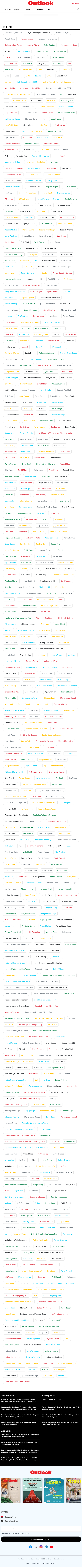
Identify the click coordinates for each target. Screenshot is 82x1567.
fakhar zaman (68, 316)
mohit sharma (28, 230)
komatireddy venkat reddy (16, 568)
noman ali (28, 414)
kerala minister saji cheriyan (48, 199)
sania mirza (25, 864)
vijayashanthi (50, 747)
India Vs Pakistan (53, 1345)
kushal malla (26, 686)
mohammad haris (32, 692)
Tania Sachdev (58, 1332)
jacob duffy (27, 408)
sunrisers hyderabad (13, 33)
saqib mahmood (24, 513)
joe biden (8, 82)
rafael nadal (43, 267)
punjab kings (10, 39)
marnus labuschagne (62, 267)
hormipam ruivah (48, 901)
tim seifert (24, 427)
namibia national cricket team (45, 994)
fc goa (63, 1166)
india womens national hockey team (20, 1135)
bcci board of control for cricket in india (55, 433)
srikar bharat (41, 211)
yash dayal (9, 396)
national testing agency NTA (16, 1295)
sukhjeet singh (11, 1123)
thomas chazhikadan (68, 353)
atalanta (8, 1203)
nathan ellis (65, 304)
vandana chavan (11, 581)
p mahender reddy (48, 581)
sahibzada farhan (12, 414)
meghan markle (24, 1277)
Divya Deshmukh (52, 1338)
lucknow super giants (48, 39)
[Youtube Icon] (51, 1547)
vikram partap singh (44, 618)
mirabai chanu (53, 883)
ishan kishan (27, 63)
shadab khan (26, 402)
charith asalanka (54, 1086)
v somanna (70, 568)
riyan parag (61, 236)
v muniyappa (27, 809)
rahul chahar (24, 396)
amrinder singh (28, 926)
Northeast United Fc (13, 1332)
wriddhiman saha (63, 926)
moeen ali (23, 532)
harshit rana (10, 649)
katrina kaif (44, 150)
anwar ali (26, 328)
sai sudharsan (46, 224)
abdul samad (55, 242)
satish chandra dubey (55, 796)
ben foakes (55, 427)
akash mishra (45, 926)
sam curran (41, 655)
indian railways (11, 1271)
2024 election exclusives (45, 94)
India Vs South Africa (32, 1345)
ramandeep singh (33, 593)
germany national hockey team (32, 1098)
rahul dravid (66, 260)
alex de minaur (29, 1228)
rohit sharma (40, 57)
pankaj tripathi (60, 156)
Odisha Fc (30, 1332)
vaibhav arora (32, 248)
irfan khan (9, 599)
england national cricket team (17, 1006)
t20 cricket (9, 1049)
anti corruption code (59, 1092)
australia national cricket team (17, 1018)
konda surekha (27, 759)
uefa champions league (14, 1197)
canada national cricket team (47, 1006)
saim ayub (40, 513)
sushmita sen (21, 156)
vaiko (61, 599)
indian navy (38, 1283)
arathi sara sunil (49, 254)
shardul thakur (46, 205)
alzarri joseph (26, 636)
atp (6, 1234)
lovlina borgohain (12, 895)
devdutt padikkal (64, 390)
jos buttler (43, 273)
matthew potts (54, 341)
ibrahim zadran (11, 673)
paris (7, 1191)
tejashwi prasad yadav (47, 809)
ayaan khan (42, 636)
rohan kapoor (31, 870)
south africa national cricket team (49, 963)
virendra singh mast (49, 605)
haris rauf (70, 341)
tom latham (10, 427)
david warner (66, 254)
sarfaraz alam (69, 279)
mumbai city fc (11, 1172)
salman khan (42, 137)
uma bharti (9, 778)
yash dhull (25, 242)
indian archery (61, 1080)
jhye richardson (60, 525)
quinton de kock (65, 673)
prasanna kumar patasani (62, 729)
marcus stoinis (29, 304)
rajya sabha (9, 1283)
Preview (45, 1369)
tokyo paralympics (40, 1240)
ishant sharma (45, 236)
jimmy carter (10, 840)
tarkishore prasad (28, 612)
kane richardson (30, 310)
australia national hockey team (35, 1123)
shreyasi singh (10, 784)
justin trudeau (10, 1265)
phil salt (56, 334)
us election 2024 (26, 70)
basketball (33, 1074)
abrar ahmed (70, 944)
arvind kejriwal (67, 100)
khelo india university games (45, 1030)
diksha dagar (58, 1148)
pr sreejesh (9, 1098)
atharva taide (27, 445)
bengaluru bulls (11, 1252)
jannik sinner (10, 1215)
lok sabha (24, 1283)
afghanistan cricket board (34, 1092)
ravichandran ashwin (30, 698)
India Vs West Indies (13, 1363)
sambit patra (10, 735)
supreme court (11, 106)
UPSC (35, 1295)
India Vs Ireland (33, 1351)
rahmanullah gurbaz (58, 532)
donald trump (63, 76)
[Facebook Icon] (30, 1547)
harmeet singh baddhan (67, 686)
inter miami (9, 70)
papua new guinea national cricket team (58, 975)
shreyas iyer (43, 63)
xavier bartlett (58, 402)
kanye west (50, 378)
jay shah (22, 1160)
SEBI (68, 846)
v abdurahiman (11, 790)
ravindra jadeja (24, 51)
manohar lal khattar (13, 187)
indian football (25, 1166)
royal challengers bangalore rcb (49, 649)
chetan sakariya (49, 248)
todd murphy (39, 458)
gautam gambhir (68, 1043)
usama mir (42, 414)
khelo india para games (14, 1037)
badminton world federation (16, 1240)
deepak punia (10, 913)
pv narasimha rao (36, 772)
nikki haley (24, 840)
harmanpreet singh (69, 901)
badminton (9, 1166)
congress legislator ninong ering (50, 790)
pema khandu (24, 778)
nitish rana (9, 525)
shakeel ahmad (31, 667)
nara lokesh (58, 556)
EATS (33, 9)
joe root (67, 291)
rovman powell (46, 679)
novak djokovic (26, 1215)
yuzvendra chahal (65, 224)
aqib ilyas (8, 630)
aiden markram (26, 439)
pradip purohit (51, 285)
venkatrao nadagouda (57, 821)
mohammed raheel (32, 1117)
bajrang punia (46, 920)
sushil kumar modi (52, 568)
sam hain (41, 408)
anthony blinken (28, 1265)
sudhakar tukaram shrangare (45, 815)
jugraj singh (30, 1111)
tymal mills (53, 470)
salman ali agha (56, 408)
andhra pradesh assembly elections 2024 (58, 82)
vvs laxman (52, 1024)
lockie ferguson (28, 390)
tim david (29, 217)
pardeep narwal (11, 1246)
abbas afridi (42, 402)
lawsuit (38, 76)
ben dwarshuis (65, 421)
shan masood (30, 476)
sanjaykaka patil (35, 821)
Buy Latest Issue (11, 1521)
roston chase (45, 550)
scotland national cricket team (17, 969)
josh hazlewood (28, 642)
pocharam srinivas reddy (63, 575)
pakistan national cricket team (17, 981)
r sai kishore (10, 322)
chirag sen (33, 254)
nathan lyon (10, 458)
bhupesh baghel (51, 187)
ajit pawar (55, 162)
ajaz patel (53, 316)
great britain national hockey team (19, 1129)
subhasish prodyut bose (47, 507)
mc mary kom (10, 889)
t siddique (9, 803)
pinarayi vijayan (60, 704)
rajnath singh (10, 562)
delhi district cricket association (44, 1234)
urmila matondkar (65, 741)
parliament (71, 1277)
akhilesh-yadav (28, 106)
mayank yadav (42, 525)
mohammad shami (34, 883)
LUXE (48, 9)
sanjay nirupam (70, 187)
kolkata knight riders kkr (50, 297)
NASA (50, 846)
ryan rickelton (44, 827)
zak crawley (40, 544)
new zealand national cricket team (19, 987)
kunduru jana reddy (34, 279)
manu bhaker (10, 1055)
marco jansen (10, 482)
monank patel (51, 932)
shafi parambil (10, 605)
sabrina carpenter (46, 833)
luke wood (38, 341)
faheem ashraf (32, 661)
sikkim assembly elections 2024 (58, 88)
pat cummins (10, 297)
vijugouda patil (26, 365)
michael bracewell (68, 310)
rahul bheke (10, 544)
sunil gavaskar (27, 451)
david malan (23, 470)
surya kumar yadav (26, 587)
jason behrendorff (47, 304)
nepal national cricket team (16, 994)
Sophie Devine (10, 1375)
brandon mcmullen (44, 686)
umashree (9, 587)
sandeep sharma (11, 421)
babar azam (40, 396)
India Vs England (51, 1351)
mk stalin (35, 568)
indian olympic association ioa (17, 1080)
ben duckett (24, 334)
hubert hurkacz (46, 1221)
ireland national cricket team (17, 1000)
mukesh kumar (61, 587)
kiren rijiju (34, 710)
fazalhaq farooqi (29, 673)
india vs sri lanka (12, 1092)
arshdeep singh (64, 205)
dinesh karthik (60, 51)
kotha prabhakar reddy (33, 722)
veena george (54, 753)
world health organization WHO (50, 1289)
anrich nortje (44, 630)
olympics (22, 1049)
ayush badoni (52, 291)
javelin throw (60, 1061)
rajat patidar (62, 870)
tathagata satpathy (47, 353)
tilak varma (57, 211)
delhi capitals (49, 45)
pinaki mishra (53, 279)
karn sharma (43, 445)
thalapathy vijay (33, 187)
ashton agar (61, 630)
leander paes (46, 895)
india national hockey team (16, 1104)
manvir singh (25, 649)
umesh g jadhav (11, 285)
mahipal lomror (58, 384)
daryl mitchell (31, 519)
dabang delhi (28, 1252)
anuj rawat (40, 944)
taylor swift (65, 70)
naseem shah (10, 402)
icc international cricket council (17, 944)
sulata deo (29, 353)
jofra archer (9, 384)
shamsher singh (66, 1111)
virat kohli (9, 57)
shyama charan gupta (14, 359)
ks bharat (31, 901)
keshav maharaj (27, 482)
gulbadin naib (47, 673)
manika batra (10, 1209)
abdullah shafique (12, 476)
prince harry (42, 1277)
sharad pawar (50, 168)
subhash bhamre (35, 359)
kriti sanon (27, 137)
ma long (24, 1209)
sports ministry (11, 1043)
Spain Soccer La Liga (29, 1375)
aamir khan (57, 137)
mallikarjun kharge (12, 119)
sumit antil (27, 1258)
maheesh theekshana (13, 1086)
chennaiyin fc (27, 1172)
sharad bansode (44, 365)
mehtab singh (70, 883)
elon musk (41, 1258)
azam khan (9, 507)
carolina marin (68, 1049)
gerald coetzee (26, 827)
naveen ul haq (38, 532)
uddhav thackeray (52, 174)
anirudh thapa (11, 926)
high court (9, 846)
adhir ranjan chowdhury (15, 716)
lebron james (50, 1203)
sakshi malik (40, 864)
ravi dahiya (47, 870)
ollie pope (9, 470)
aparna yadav (70, 753)
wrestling (38, 1067)
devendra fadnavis (34, 180)
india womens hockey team (16, 1184)
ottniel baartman (12, 679)
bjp (61, 94)
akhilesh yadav (33, 174)
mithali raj (28, 267)
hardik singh (50, 1117)
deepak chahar (11, 230)
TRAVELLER (26, 9)
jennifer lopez (64, 833)
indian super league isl (45, 1166)
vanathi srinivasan (35, 753)
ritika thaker (10, 488)
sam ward (55, 1141)
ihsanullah (59, 519)
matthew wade (44, 488)
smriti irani (9, 193)
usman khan (10, 433)
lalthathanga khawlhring (67, 895)
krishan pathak (38, 1104)
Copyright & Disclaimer (43, 1559)
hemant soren (42, 556)
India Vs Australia (33, 1357)
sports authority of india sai (16, 1030)
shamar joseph (63, 679)
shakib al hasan (68, 507)
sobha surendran (29, 605)
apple (7, 76)
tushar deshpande (12, 217)
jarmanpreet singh (12, 1111)
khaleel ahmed (11, 642)
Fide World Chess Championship (18, 1382)
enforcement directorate (67, 840)
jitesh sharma (10, 556)
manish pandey (57, 495)
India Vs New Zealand (67, 1363)
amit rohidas (58, 1154)
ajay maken (25, 575)
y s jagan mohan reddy (14, 772)
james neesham (11, 408)
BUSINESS (8, 9)
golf (36, 1080)
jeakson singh (62, 482)
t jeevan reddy (11, 809)
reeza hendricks (25, 599)
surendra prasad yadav (29, 322)
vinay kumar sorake (55, 359)
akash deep (55, 944)
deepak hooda (11, 328)
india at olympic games (14, 1074)
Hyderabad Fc (56, 1320)
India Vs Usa (48, 1363)
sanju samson (71, 199)
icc (36, 260)
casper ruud (64, 1221)
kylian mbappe (30, 975)
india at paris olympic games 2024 (19, 1061)
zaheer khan (10, 1308)
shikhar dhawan (11, 224)
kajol (24, 131)
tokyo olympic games (31, 1043)
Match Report (59, 1369)
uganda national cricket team (17, 957)
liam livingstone (41, 334)
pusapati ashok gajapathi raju (43, 803)
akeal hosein (43, 439)
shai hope (45, 624)
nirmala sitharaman (13, 180)
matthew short (11, 390)
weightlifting (38, 1184)
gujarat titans (33, 45)
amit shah (51, 100)
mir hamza (45, 476)
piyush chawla (28, 236)
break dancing (38, 1049)
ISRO (60, 846)
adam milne (65, 464)
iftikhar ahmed (26, 384)
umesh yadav (46, 390)
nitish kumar (47, 113)
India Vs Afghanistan (54, 1357)
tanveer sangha (26, 433)
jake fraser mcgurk (12, 519)
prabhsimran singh (47, 230)
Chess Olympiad (33, 1338)
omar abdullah (70, 710)
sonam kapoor (11, 131)
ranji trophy (47, 1160)
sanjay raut (47, 193)
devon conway (11, 464)
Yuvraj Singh (66, 1308)
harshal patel (10, 242)
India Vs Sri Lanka (12, 1345)
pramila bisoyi (29, 581)
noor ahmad (67, 667)
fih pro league (45, 1129)
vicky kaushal (36, 131)
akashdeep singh (47, 1111)
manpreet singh (27, 889)
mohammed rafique (13, 883)
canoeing (53, 1049)
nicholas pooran (51, 538)
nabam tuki (36, 796)
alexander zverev (62, 1215)
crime (49, 76)
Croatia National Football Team (17, 1320)
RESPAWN (40, 9)
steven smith (59, 328)
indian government (35, 846)
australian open (19, 1234)
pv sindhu (9, 876)
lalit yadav (66, 932)
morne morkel (26, 1308)
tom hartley (9, 341)
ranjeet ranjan (42, 575)
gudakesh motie (11, 833)
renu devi (67, 605)
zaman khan (56, 544)
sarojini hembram (12, 371)
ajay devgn (44, 125)
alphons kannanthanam (53, 766)
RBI (20, 846)
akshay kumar (29, 125)
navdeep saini (59, 445)
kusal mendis (71, 1086)
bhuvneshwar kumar (32, 378)
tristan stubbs (10, 698)
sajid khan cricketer (13, 661)
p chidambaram (63, 193)
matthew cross (63, 501)
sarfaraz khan (25, 211)
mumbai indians (27, 39)
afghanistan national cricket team (49, 1018)
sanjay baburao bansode (52, 735)
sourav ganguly (41, 969)
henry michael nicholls (45, 464)
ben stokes (9, 334)
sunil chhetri (59, 858)
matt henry (9, 532)
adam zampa (64, 451)
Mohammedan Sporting (49, 1326)
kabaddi (26, 1246)
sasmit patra (57, 784)
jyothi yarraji (43, 1154)
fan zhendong (52, 1209)
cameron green (48, 260)
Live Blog (33, 1369)
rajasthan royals (62, 33)
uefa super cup (23, 1203)
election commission (66, 113)
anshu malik (28, 1154)
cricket (34, 1160)
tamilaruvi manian (12, 353)
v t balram (9, 199)
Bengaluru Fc (40, 1320)
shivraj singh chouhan (14, 168)
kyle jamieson (38, 316)
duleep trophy (64, 1160)
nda (6, 100)
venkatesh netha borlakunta (16, 815)
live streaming (23, 1067)
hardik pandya (58, 57)
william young (10, 624)
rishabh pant (49, 698)
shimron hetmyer (28, 624)
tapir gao (22, 803)
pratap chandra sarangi (62, 273)
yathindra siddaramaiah (14, 821)
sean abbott (55, 396)
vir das (7, 156)
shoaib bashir (70, 334)
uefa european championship (30, 1024)
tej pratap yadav (50, 371)
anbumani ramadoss (53, 716)
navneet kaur (69, 1141)
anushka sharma (32, 143)
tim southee (23, 316)
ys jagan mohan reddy (28, 193)
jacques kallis (68, 994)
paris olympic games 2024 (15, 1178)
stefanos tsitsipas (47, 1228)
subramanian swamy (44, 741)
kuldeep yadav (28, 205)
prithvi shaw (64, 642)
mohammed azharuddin (14, 710)
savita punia (45, 1135)
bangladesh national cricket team (39, 1012)
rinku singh (58, 63)
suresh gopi (26, 562)
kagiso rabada (45, 482)
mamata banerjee (47, 106)
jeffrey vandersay (35, 1086)
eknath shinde (34, 168)
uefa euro (9, 1024)
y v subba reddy (58, 347)
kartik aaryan (59, 125)
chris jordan (38, 470)
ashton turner (66, 378)
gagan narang (51, 907)
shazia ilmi (52, 722)
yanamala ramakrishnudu (15, 796)
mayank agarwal (27, 297)
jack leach (72, 655)
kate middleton (57, 1258)
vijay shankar (50, 692)
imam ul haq (68, 470)
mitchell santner (49, 310)
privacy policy (24, 1533)
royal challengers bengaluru (38, 33)
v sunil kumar (10, 612)
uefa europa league (59, 1197)
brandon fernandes (13, 920)
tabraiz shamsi (67, 692)
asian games (51, 1043)
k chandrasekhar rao (13, 174)
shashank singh (46, 421)
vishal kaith (27, 852)
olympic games (44, 1055)
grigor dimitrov (11, 1228)
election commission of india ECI (61, 1283)
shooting (35, 1178)
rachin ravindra (27, 273)
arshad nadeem (50, 1178)
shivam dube (10, 864)
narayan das (72, 876)
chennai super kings (68, 45)
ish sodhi (45, 519)
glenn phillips (25, 655)
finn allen (8, 316)
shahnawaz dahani (12, 667)
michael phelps (55, 1184)
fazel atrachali (41, 1246)
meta (28, 76)
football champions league (55, 1191)
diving (37, 1203)
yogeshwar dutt (11, 852)
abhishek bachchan (12, 162)
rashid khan (10, 260)
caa (43, 119)
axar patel (9, 704)
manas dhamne (66, 1228)
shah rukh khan (11, 125)
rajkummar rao (11, 137)
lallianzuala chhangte (13, 901)
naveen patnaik (42, 704)
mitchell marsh (61, 476)
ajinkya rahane (29, 224)
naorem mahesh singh (14, 254)
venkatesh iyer (36, 291)
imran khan (67, 371)
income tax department (32, 1271)
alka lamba (34, 716)
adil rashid (24, 341)
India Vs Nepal (32, 1363)
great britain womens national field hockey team (25, 1141)
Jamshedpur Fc (11, 1326)
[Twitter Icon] (36, 1547)
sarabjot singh (27, 1055)
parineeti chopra (11, 150)
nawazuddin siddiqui (40, 156)
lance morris (55, 458)
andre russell (10, 636)
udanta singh (10, 858)
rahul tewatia (29, 421)
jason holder (29, 679)
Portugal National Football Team (33, 1314)
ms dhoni (8, 51)
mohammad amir (51, 661)
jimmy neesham (46, 642)
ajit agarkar (9, 1160)
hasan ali (24, 347)
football (72, 1018)
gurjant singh (42, 1148)
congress (72, 94)
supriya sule (26, 741)
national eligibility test (52, 1295)
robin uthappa (59, 969)
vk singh (59, 778)
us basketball (48, 1074)
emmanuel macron (48, 1265)
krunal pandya (10, 445)
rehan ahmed (39, 427)
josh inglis (29, 938)
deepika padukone (12, 143)
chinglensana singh (48, 913)
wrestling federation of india (51, 1252)
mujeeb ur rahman (12, 538)
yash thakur (39, 242)
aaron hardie (10, 273)
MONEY (17, 9)
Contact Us (30, 1559)
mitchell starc (57, 636)
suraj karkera (55, 1104)
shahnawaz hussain (57, 772)
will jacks (8, 513)
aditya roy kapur (54, 131)
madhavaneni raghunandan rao (18, 618)
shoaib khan (28, 833)
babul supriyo (10, 759)
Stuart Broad (10, 1314)
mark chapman (26, 488)
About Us (21, 1559)
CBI (62, 1265)
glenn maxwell (24, 57)
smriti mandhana (12, 267)
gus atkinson (23, 495)
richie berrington (12, 550)
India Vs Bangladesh (13, 1357)
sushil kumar (43, 858)
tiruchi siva (61, 759)
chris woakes (56, 655)
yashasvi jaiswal (11, 205)
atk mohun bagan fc (64, 1172)
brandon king (10, 686)
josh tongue (51, 593)
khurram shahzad (12, 938)
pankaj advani (39, 876)
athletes (8, 1067)
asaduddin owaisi (30, 113)
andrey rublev (29, 1221)
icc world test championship (50, 1302)
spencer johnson (11, 310)
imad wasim (70, 427)
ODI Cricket (47, 1375)
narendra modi (19, 100)
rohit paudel (29, 550)
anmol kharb (60, 624)
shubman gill (44, 587)
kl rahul (59, 550)
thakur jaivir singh (63, 365)
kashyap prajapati (44, 501)
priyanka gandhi (66, 106)
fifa (69, 63)
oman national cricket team (46, 981)
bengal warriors (58, 1246)
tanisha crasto (27, 858)
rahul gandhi (36, 100)
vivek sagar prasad (69, 1117)
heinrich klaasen (50, 667)
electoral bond (31, 119)
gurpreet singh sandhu (14, 907)
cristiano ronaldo (12, 975)
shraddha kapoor (51, 143)
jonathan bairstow (12, 692)
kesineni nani (10, 575)
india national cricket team (45, 1000)
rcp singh (73, 778)
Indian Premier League (46, 1308)
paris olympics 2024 (55, 1067)
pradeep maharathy (13, 279)
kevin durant (64, 1074)
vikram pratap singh (13, 932)
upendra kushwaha (13, 747)
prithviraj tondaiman (64, 1055)
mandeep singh (46, 889)
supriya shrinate (32, 747)
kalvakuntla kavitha (12, 729)
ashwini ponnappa (64, 920)
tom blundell (25, 544)
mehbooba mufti (11, 722)
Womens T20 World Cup (14, 1369)
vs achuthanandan (43, 778)
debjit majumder (28, 913)
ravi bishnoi (9, 211)
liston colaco (30, 895)
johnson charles (61, 827)
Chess (67, 1338)
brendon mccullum (12, 1012)
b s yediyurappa (25, 199)
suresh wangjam (11, 378)
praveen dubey (25, 525)
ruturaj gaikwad (42, 51)
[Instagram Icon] (41, 1547)
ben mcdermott (25, 507)
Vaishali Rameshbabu (13, 1338)
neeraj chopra (56, 876)
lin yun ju (37, 1209)
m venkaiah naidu (65, 562)
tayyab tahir (55, 513)
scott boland (10, 655)
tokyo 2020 (70, 1184)
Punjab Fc (43, 1332)
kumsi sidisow (47, 612)
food (40, 70)
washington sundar (13, 593)
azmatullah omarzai (26, 630)
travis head (24, 260)
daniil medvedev (11, 1221)
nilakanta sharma (12, 1117)
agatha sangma (32, 766)
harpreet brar (10, 451)
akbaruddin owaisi (51, 710)
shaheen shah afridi (47, 217)
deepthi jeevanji (11, 1258)
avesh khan (25, 556)
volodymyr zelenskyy (43, 840)
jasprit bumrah (11, 63)
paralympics (68, 1234)
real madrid (33, 1191)
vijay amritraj (60, 852)
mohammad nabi (33, 538)
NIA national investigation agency (18, 1289)
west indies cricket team (15, 950)
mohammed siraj (67, 217)
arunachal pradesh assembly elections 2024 (22, 88)
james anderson (44, 938)
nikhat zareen (43, 1061)
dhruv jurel (67, 907)
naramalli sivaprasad (31, 285)
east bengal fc (44, 1172)
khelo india (60, 1037)
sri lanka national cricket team (17, 963)
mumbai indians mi (46, 451)
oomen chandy (24, 704)
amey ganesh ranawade (15, 291)
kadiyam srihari (45, 759)
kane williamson (41, 328)
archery (47, 1080)
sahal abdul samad (12, 870)
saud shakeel (10, 347)
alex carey (24, 458)
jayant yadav (10, 501)
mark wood (60, 488)
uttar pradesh (56, 119)
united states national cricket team (44, 950)
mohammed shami (68, 698)
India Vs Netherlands (13, 1351)
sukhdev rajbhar (31, 371)
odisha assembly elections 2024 (17, 94)
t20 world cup (40, 957)
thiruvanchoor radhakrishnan (34, 784)
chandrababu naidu (44, 562)
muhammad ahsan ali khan (65, 439)
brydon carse (66, 593)
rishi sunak (56, 1277)
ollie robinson (26, 501)
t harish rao (10, 365)
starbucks (51, 70)
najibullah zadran (65, 618)
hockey (53, 1098)
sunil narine (57, 957)
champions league (37, 1197)
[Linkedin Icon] (46, 1547)
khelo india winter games (39, 1037)
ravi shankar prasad (28, 735)
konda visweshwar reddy (36, 729)
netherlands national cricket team (53, 987)
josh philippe (10, 827)
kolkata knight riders (13, 45)
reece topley (70, 396)
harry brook (10, 439)
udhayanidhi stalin (54, 180)
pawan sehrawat (60, 1240)
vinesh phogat (43, 852)
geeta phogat (34, 907)
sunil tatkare (66, 581)
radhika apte (29, 150)
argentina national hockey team (18, 1148)
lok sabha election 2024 (27, 82)
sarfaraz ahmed (40, 347)
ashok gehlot (67, 168)
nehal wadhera (11, 236)
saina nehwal (56, 864)
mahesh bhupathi (65, 889)
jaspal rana (18, 1191)
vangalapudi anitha (12, 766)
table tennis (66, 1203)
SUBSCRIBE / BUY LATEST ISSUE (41, 1539)
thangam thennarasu (13, 753)
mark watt (9, 495)
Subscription (10, 1517)
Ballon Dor (62, 1375)
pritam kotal (23, 876)
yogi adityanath (11, 113)
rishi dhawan (69, 538)
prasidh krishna (66, 230)
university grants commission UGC (19, 1302)
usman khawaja (11, 304)
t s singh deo (67, 803)
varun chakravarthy (13, 248)
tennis (65, 1209)
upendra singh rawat (53, 322)
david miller (42, 384)
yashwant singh (58, 414)
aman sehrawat (11, 1154)
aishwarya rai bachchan (35, 162)
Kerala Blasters (28, 1326)
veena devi (27, 790)
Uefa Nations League (60, 1314)
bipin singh (30, 920)
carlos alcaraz (44, 1215)
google (17, 76)
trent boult (26, 464)
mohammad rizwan (45, 599)
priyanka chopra (61, 150)
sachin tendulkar (33, 932)
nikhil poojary (40, 495)
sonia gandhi (10, 741)
